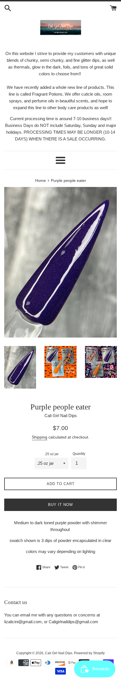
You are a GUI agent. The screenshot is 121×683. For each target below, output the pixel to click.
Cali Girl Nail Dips (58, 653)
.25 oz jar (51, 454)
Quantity (79, 454)
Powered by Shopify (89, 653)
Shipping (39, 437)
